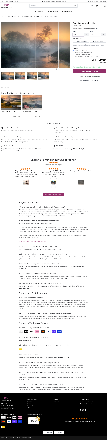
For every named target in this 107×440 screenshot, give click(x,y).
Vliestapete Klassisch (83, 51)
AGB (28, 408)
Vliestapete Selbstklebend (86, 55)
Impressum (30, 404)
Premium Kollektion (25, 16)
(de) (92, 5)
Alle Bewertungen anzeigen (53, 194)
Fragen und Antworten (86, 402)
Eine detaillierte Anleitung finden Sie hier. (33, 241)
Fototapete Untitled (51, 16)
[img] (53, 163)
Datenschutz (31, 406)
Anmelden (57, 402)
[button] (7, 76)
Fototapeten (39, 11)
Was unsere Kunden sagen (87, 406)
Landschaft (38, 16)
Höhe (74, 31)
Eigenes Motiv (67, 11)
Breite (91, 31)
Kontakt (29, 402)
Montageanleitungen (86, 404)
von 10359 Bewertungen (53, 165)
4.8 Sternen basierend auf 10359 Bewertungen (80, 421)
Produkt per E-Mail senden (90, 80)
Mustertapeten (53, 11)
